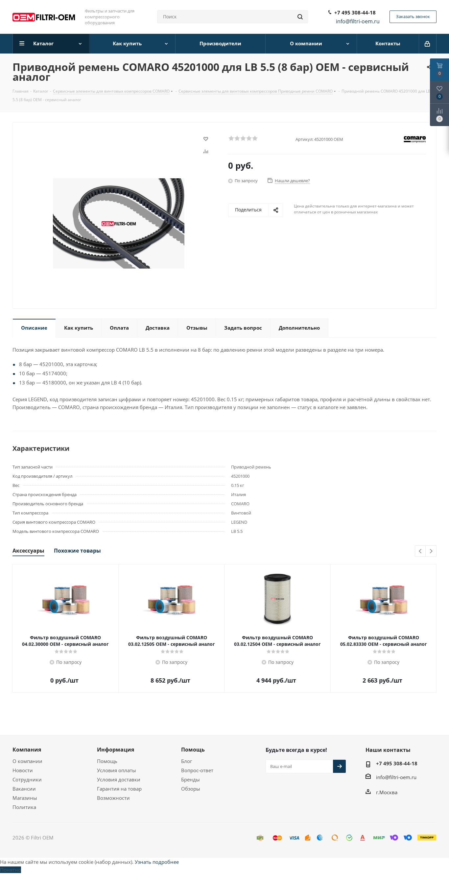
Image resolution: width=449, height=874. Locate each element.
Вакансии (24, 788)
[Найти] (300, 16)
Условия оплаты (116, 770)
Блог (186, 761)
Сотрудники (27, 779)
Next (431, 551)
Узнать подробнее (157, 862)
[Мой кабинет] (427, 44)
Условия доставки (118, 779)
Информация (115, 749)
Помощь (107, 761)
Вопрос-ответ (197, 770)
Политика (24, 807)
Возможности (113, 798)
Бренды (190, 779)
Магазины (24, 798)
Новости (22, 770)
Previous (420, 551)
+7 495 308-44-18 (355, 12)
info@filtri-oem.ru (396, 777)
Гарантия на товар (119, 788)
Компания (26, 749)
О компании (27, 761)
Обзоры (190, 788)
